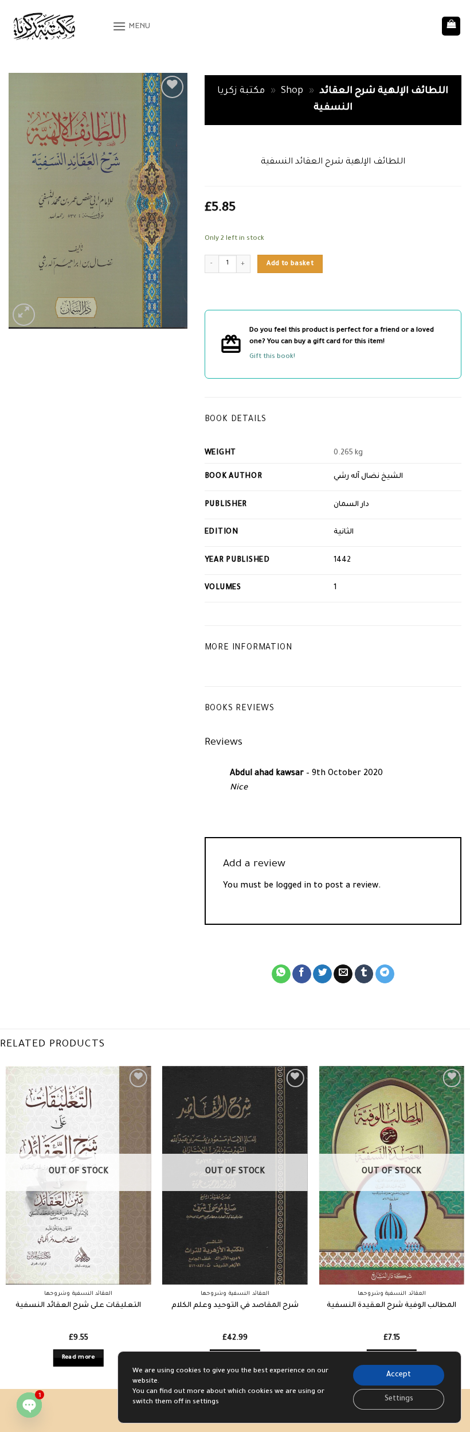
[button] (131, 26)
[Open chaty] (29, 1405)
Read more (78, 1358)
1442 (342, 561)
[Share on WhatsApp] (281, 974)
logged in (293, 886)
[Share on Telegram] (384, 974)
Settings (399, 1399)
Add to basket (290, 263)
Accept (398, 1375)
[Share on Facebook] (301, 974)
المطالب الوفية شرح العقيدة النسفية (391, 1306)
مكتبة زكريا (241, 91)
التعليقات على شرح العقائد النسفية (78, 1306)
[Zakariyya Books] (56, 26)
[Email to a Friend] (343, 974)
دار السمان (351, 505)
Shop (292, 91)
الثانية (344, 532)
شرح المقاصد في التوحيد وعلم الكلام (235, 1306)
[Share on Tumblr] (364, 974)
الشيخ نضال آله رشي (368, 477)
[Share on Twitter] (322, 974)
